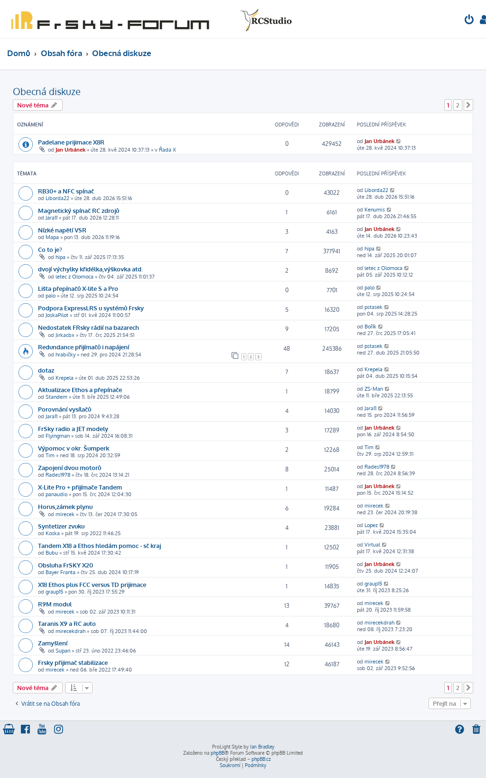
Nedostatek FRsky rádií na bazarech (88, 327)
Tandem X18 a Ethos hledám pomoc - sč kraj (99, 545)
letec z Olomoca (74, 276)
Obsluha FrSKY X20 (65, 565)
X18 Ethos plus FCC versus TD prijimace (92, 584)
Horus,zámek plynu (65, 506)
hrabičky (65, 354)
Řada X (167, 149)
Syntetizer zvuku (61, 526)
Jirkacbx (65, 335)
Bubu (52, 552)
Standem (56, 397)
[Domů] (149, 19)
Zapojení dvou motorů (69, 467)
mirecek (65, 514)
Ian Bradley (262, 746)
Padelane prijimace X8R (71, 142)
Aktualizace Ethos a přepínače (80, 389)
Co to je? (50, 249)
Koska (53, 533)
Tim (50, 455)
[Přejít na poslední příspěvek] (399, 141)
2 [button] (457, 105)
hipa (60, 257)
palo (51, 295)
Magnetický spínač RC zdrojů (78, 210)
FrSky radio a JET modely (73, 428)
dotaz (46, 370)
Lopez (371, 525)
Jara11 (51, 217)
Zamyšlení (52, 643)
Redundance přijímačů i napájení (83, 347)
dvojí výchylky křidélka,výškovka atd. (90, 269)
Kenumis (374, 209)
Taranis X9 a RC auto (67, 623)
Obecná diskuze (47, 91)
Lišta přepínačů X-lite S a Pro (78, 288)
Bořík (370, 326)
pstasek (373, 307)
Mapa (52, 237)
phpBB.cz (261, 759)
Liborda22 (57, 198)
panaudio (56, 494)
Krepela (65, 378)
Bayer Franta (60, 572)
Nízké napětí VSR (62, 230)
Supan (63, 650)
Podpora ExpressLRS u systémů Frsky (91, 308)
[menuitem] (469, 20)
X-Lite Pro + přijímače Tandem (80, 487)
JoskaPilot (57, 315)
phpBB (217, 753)
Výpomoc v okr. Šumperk (73, 448)
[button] (468, 105)
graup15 (54, 591)
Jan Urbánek (70, 149)
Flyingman (58, 435)
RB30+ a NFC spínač (66, 191)
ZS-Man (373, 388)
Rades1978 (58, 474)
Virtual (372, 544)
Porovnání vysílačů (64, 409)
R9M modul (55, 604)
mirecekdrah (70, 631)
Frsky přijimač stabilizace (73, 662)
